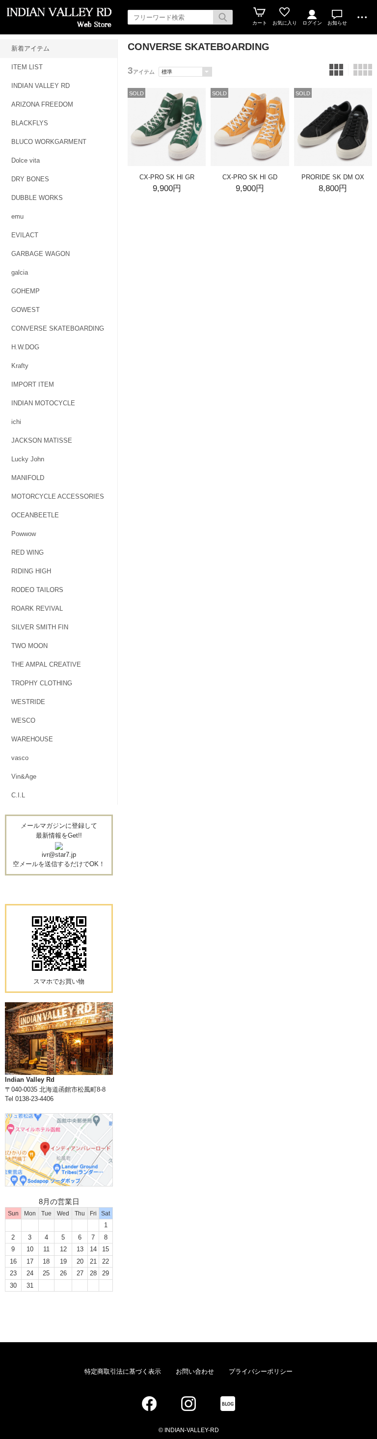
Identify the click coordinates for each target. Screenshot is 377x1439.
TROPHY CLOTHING (41, 683)
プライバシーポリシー (261, 1371)
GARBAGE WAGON (40, 253)
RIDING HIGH (31, 571)
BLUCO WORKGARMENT (48, 141)
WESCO (23, 720)
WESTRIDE (28, 701)
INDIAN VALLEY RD (40, 85)
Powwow (23, 533)
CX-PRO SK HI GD (249, 177)
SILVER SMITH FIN (39, 627)
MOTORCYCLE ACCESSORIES (57, 496)
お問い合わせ (195, 1371)
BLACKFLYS (29, 123)
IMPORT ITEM (32, 384)
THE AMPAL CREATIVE (46, 664)
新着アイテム (30, 48)
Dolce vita (25, 160)
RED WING (27, 552)
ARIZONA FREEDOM (42, 104)
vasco (19, 758)
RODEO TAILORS (37, 589)
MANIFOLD (27, 477)
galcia (19, 272)
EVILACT (24, 235)
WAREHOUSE (32, 739)
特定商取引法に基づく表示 (122, 1371)
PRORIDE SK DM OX (332, 177)
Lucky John (27, 459)
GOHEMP (25, 291)
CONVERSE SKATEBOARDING (57, 328)
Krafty (19, 365)
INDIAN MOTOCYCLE (43, 403)
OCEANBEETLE (35, 515)
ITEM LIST (27, 67)
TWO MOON (29, 645)
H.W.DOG (25, 347)
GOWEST (25, 309)
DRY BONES (30, 179)
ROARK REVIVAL (37, 608)
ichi (16, 421)
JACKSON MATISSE (41, 440)
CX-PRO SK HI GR (166, 177)
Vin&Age (23, 776)
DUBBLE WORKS (37, 197)
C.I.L (18, 795)
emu (17, 216)
